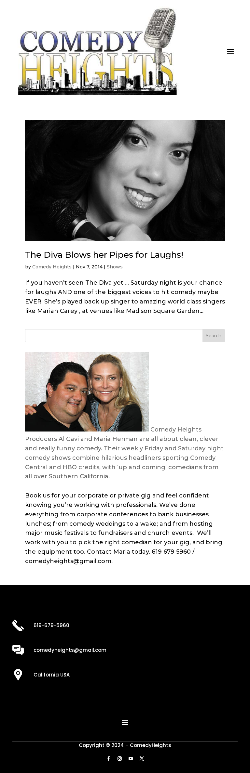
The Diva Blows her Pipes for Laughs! (104, 255)
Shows (115, 267)
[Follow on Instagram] (119, 758)
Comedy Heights (52, 267)
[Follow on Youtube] (130, 758)
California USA (52, 674)
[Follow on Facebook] (108, 758)
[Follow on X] (141, 758)
